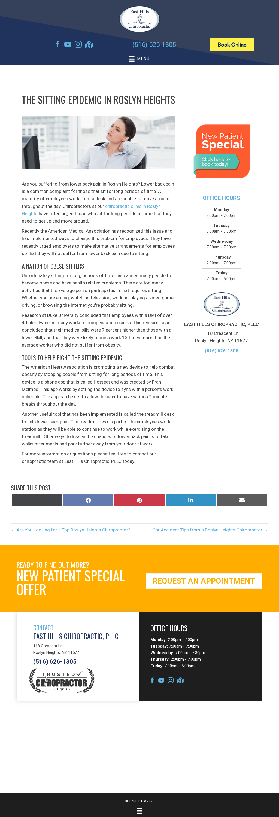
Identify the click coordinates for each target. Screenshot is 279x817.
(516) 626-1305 (154, 44)
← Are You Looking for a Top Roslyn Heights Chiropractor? (70, 530)
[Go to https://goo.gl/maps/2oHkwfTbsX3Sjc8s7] (88, 45)
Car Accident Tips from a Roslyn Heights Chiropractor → (210, 530)
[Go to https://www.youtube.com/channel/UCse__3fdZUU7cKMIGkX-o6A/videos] (67, 45)
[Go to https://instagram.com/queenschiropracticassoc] (78, 45)
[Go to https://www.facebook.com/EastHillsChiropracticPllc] (57, 45)
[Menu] (139, 811)
